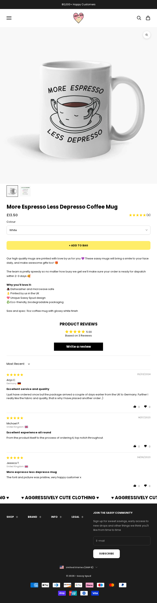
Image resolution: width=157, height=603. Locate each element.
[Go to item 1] (12, 191)
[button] (137, 215)
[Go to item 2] (25, 191)
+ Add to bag (78, 245)
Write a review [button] (78, 346)
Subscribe (106, 553)
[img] (15, 375)
